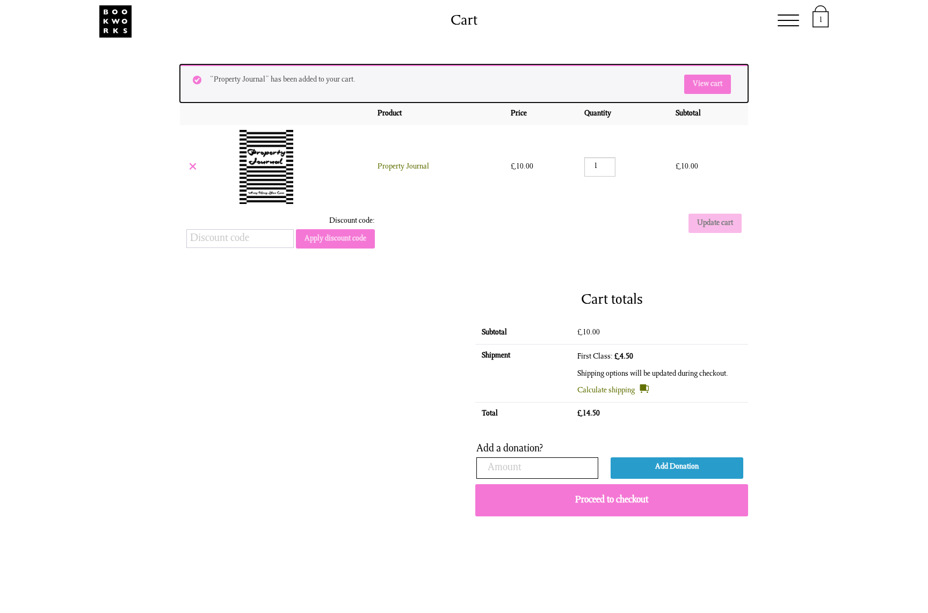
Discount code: (352, 221)
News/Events (517, 21)
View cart (707, 84)
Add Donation (677, 467)
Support (597, 21)
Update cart (715, 223)
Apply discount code (335, 239)
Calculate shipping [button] (606, 390)
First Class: (605, 357)
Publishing (341, 21)
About (655, 21)
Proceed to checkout (611, 500)
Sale (402, 21)
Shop (446, 21)
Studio (273, 21)
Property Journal (403, 167)
